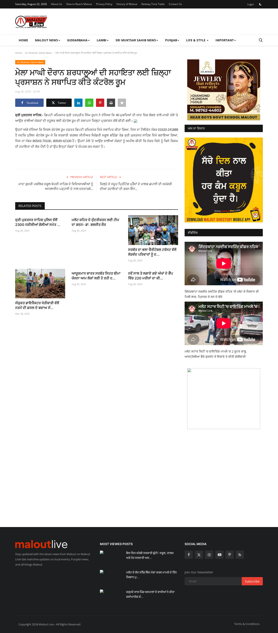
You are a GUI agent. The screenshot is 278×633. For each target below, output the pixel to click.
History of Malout (126, 4)
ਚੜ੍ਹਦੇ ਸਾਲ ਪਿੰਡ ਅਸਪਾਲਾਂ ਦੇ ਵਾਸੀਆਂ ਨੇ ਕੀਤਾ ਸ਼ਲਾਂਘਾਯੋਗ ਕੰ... (150, 594)
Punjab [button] (171, 40)
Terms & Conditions (247, 624)
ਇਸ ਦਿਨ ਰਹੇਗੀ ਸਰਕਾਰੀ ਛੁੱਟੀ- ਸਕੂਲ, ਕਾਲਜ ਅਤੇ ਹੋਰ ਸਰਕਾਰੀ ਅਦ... (150, 555)
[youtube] (219, 555)
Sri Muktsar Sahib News (38, 52)
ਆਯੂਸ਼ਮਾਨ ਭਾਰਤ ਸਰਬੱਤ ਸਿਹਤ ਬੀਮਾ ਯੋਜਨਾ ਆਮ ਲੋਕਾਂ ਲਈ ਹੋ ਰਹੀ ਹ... (96, 275)
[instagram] (209, 555)
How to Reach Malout (79, 4)
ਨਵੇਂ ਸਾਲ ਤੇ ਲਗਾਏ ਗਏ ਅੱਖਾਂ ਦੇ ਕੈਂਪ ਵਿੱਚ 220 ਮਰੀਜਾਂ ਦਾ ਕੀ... (150, 275)
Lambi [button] (101, 40)
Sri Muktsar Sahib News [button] (136, 40)
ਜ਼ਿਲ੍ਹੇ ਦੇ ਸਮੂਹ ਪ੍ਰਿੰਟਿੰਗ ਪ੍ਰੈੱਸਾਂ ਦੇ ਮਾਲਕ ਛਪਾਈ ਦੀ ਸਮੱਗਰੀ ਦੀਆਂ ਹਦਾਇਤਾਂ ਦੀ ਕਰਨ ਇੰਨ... (136, 186)
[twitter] (199, 555)
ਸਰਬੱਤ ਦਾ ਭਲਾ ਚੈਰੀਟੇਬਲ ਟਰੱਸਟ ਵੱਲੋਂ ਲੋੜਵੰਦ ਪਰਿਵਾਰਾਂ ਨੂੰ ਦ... (152, 252)
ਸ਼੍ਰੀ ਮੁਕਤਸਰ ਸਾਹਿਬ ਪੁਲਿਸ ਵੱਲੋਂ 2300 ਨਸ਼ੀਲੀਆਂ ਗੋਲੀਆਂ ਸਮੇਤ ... (37, 222)
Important (224, 40)
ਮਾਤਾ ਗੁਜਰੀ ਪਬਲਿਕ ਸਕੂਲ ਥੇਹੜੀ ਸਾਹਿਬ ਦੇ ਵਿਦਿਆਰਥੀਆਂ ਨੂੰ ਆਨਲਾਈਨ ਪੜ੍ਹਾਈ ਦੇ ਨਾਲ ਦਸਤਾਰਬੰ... (55, 186)
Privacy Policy (104, 4)
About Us (56, 4)
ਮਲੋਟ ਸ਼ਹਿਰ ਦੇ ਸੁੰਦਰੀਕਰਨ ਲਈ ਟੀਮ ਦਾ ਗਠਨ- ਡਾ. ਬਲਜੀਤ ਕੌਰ (95, 222)
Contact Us (175, 4)
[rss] (240, 555)
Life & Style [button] (196, 40)
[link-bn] (223, 89)
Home (23, 40)
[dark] (260, 4)
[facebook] (189, 555)
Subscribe (252, 581)
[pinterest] (229, 555)
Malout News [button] (46, 40)
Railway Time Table (153, 4)
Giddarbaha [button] (77, 40)
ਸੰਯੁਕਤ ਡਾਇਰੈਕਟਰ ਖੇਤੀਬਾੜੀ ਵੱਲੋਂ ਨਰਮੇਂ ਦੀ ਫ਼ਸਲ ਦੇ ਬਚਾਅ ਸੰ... (37, 305)
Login (250, 4)
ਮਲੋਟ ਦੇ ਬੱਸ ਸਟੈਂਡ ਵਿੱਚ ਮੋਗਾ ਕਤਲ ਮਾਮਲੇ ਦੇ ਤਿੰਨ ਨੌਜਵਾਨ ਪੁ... (151, 575)
